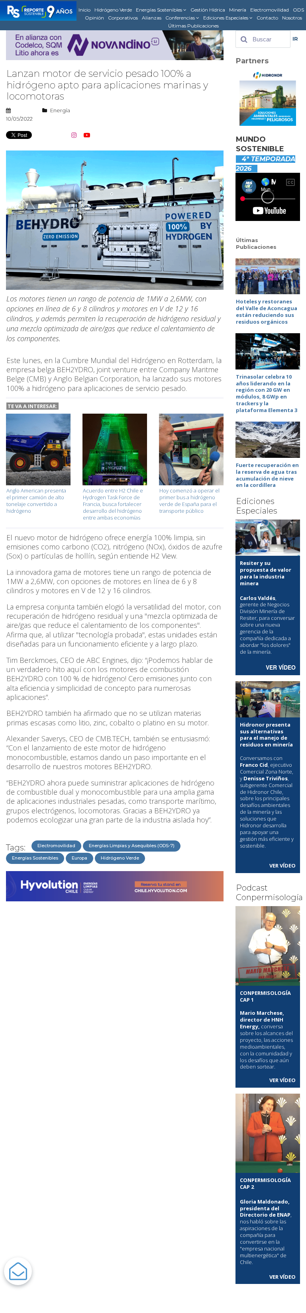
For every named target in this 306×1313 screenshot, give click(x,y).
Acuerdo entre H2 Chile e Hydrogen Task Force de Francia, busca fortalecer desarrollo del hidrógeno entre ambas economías (113, 504)
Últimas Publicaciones (193, 26)
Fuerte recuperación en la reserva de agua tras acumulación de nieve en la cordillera (267, 475)
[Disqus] (115, 1004)
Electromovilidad (269, 10)
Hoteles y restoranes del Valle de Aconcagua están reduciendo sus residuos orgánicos (266, 311)
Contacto (267, 18)
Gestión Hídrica (207, 10)
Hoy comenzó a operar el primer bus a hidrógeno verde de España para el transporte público (189, 500)
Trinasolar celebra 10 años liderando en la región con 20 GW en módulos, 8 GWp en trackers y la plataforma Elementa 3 (266, 393)
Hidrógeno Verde (113, 10)
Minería (237, 10)
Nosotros (292, 18)
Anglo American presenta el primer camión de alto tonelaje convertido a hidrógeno (36, 500)
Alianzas (151, 18)
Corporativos (123, 18)
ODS (298, 10)
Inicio (84, 10)
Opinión (94, 18)
